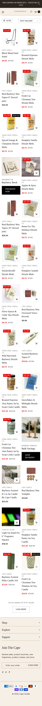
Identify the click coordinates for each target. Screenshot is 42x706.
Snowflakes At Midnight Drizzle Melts (29, 403)
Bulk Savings (28, 448)
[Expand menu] (3, 12)
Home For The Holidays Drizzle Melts (29, 230)
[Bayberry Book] (11, 166)
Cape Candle (24, 694)
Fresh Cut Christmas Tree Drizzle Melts (28, 99)
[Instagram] (6, 672)
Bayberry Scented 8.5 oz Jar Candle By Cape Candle (10, 494)
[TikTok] (9, 672)
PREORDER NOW (10, 190)
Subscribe (33, 665)
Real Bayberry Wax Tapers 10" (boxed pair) (11, 228)
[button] (31, 11)
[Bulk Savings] (31, 429)
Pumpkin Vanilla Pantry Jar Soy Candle (29, 538)
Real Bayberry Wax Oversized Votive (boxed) (30, 313)
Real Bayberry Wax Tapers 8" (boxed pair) (11, 97)
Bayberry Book (9, 182)
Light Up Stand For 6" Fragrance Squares (11, 536)
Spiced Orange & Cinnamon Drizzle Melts (10, 143)
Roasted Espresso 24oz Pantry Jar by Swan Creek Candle (11, 403)
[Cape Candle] (20, 11)
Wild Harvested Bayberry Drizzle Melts (9, 359)
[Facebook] (3, 672)
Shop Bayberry (30, 456)
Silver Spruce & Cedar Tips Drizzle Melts (10, 315)
